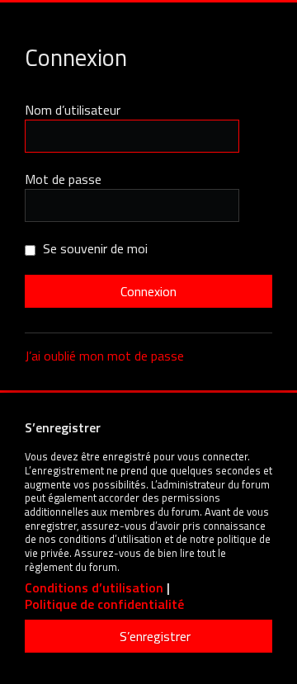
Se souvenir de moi (94, 248)
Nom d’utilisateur (72, 110)
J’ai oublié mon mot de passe (104, 356)
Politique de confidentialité (104, 604)
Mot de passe (63, 179)
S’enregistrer (155, 636)
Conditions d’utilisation (94, 588)
